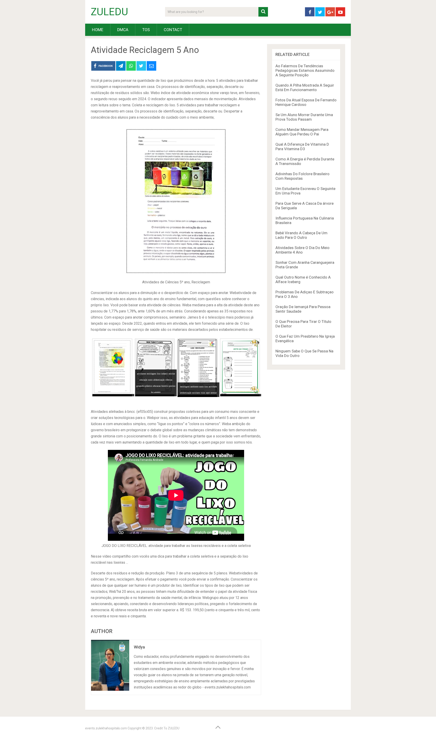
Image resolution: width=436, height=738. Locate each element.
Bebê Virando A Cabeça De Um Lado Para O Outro (301, 235)
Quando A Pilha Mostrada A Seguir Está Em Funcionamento (304, 87)
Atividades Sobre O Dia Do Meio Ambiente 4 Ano (302, 249)
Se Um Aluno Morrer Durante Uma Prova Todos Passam (304, 117)
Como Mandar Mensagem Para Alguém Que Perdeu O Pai (301, 131)
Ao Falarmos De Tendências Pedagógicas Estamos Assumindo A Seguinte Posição (304, 70)
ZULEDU (109, 12)
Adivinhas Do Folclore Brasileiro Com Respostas (302, 176)
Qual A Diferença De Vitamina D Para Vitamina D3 (302, 146)
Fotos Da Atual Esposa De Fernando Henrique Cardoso (306, 102)
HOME (97, 29)
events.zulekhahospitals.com (106, 728)
